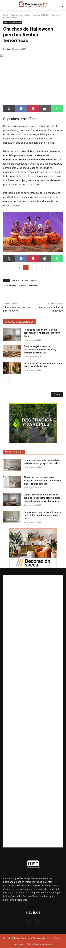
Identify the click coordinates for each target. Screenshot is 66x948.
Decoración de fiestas (20, 14)
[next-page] (10, 379)
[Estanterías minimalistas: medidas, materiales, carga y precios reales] (12, 465)
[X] (37, 922)
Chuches (15, 281)
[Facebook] (29, 922)
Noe (8, 49)
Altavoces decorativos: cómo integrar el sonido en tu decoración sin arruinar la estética (42, 480)
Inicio (5, 14)
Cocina (25, 281)
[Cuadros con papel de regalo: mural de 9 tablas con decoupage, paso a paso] (12, 517)
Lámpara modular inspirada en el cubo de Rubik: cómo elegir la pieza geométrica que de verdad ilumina (42, 497)
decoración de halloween (14, 285)
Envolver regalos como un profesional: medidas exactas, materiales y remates (40, 349)
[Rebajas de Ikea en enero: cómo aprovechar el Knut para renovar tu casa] (12, 334)
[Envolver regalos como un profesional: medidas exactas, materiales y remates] (12, 351)
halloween (33, 285)
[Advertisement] (33, 711)
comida (34, 281)
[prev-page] (5, 379)
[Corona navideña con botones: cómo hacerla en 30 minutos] (12, 368)
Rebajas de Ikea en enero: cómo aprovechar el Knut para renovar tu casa (42, 332)
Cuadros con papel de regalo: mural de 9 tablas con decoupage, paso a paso (42, 515)
